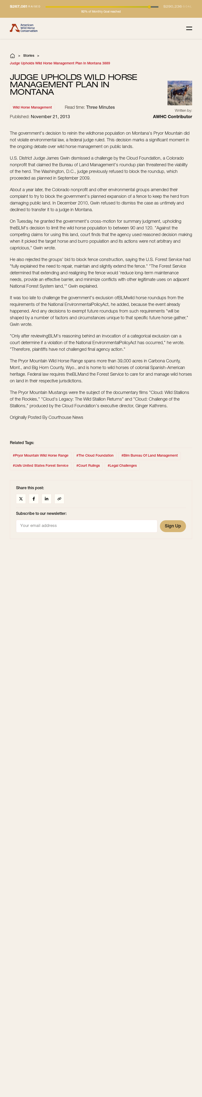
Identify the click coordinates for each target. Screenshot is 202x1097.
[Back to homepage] (23, 28)
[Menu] (189, 28)
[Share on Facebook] (34, 499)
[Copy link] (59, 499)
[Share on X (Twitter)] (21, 499)
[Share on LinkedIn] (46, 499)
